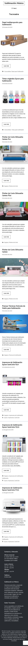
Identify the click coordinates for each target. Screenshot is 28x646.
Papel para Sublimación (17, 71)
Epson (6, 418)
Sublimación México (14, 3)
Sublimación (5, 478)
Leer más (6, 66)
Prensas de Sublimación (15, 355)
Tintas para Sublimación (17, 130)
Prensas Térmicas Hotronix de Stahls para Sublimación (13, 307)
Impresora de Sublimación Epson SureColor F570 (12, 426)
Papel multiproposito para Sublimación (12, 23)
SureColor (17, 418)
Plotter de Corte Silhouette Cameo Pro (12, 138)
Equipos (6, 186)
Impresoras (11, 418)
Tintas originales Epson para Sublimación (13, 79)
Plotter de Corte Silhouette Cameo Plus (12, 194)
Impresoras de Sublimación (16, 415)
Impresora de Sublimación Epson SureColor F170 (12, 489)
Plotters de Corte (13, 186)
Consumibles (7, 71)
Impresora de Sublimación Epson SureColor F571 (12, 363)
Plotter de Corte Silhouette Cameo (12, 250)
